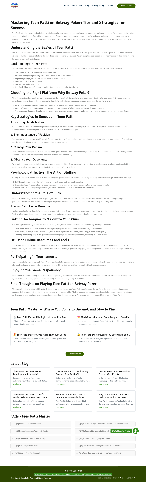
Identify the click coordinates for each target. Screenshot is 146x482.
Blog (87, 5)
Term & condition (104, 478)
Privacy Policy (98, 5)
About (74, 5)
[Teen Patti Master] (24, 5)
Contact (110, 5)
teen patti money (90, 474)
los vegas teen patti (78, 474)
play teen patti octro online (53, 474)
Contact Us (131, 478)
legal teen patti (39, 474)
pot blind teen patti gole (104, 474)
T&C (81, 5)
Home (66, 5)
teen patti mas (66, 474)
